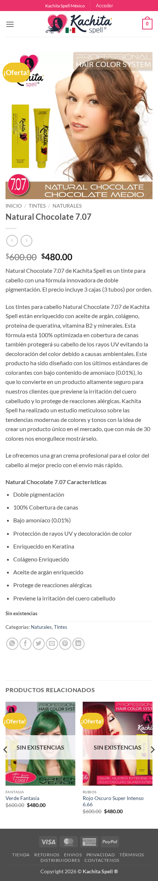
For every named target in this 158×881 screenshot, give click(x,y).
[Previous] (5, 764)
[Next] (152, 764)
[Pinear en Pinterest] (65, 644)
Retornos (47, 854)
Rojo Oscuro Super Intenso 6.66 (113, 801)
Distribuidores (60, 860)
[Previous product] (26, 240)
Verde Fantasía (22, 798)
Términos (131, 854)
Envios (73, 854)
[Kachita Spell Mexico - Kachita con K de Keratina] (79, 24)
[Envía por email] (52, 644)
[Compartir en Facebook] (25, 644)
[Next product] (12, 240)
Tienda (21, 854)
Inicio (14, 206)
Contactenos (102, 860)
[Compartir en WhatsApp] (12, 644)
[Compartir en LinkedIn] (78, 644)
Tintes (37, 206)
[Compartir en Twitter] (39, 644)
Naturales (67, 206)
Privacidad (100, 854)
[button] (104, 5)
